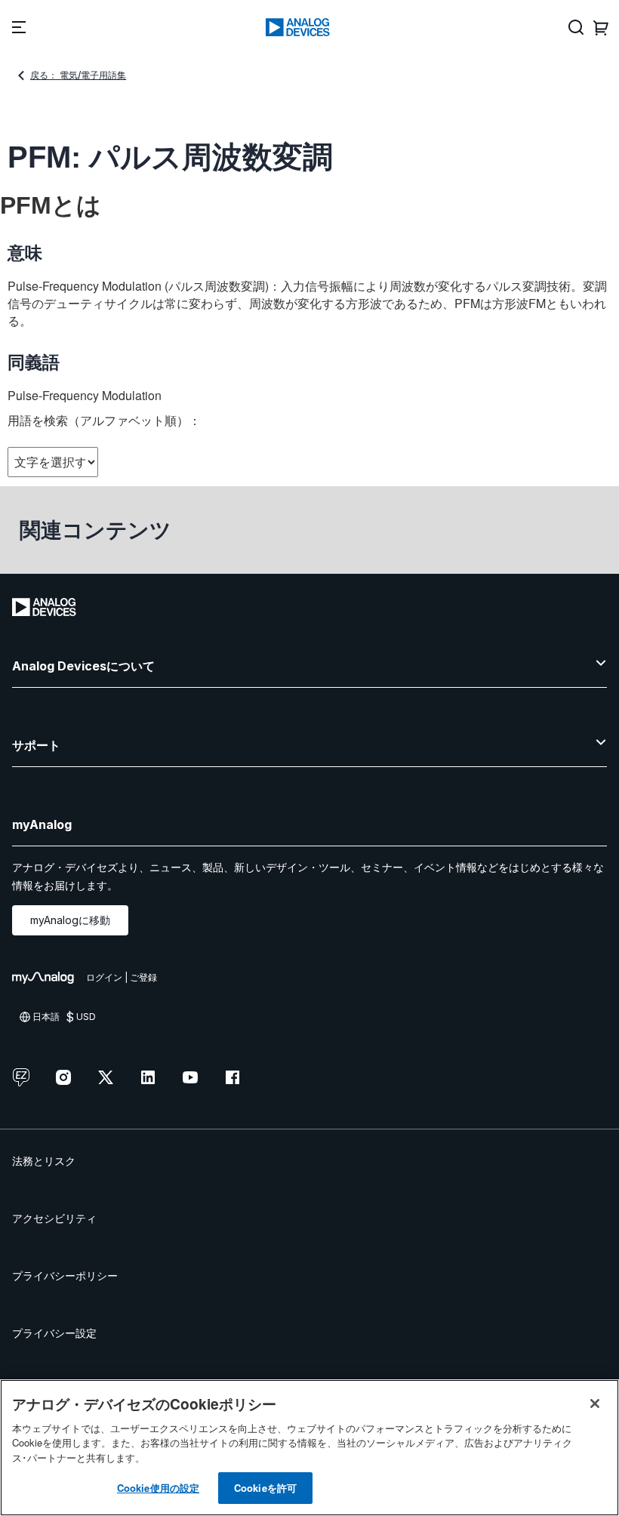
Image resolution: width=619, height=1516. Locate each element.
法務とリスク (43, 1160)
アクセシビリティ (54, 1218)
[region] (309, 1447)
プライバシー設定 (54, 1332)
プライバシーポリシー (65, 1275)
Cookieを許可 (265, 1488)
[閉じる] (594, 1403)
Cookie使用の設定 (158, 1488)
